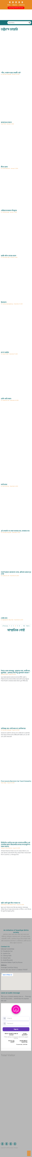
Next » (28, 626)
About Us (15, 4)
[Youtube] (19, 2)
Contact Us (22, 4)
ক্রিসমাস (3, 302)
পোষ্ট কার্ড (4, 618)
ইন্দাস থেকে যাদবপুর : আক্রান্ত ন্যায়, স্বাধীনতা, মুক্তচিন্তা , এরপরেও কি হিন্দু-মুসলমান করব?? (15, 672)
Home (8, 4)
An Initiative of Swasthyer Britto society (16, 931)
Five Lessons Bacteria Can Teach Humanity (16, 781)
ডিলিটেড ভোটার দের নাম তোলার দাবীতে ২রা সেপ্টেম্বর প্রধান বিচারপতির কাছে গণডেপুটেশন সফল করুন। (15, 844)
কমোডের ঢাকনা (6, 122)
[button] (16, 8)
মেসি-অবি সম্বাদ (6, 398)
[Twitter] (13, 2)
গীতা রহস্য (4, 167)
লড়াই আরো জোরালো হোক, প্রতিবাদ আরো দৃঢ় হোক (16, 573)
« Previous (5, 626)
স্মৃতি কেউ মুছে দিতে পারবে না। (10, 903)
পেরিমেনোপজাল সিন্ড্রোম (9, 210)
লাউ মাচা (4, 484)
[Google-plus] (16, 2)
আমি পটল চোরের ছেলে (8, 255)
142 (24, 626)
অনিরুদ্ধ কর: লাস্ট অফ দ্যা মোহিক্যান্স (13, 728)
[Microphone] (22, 2)
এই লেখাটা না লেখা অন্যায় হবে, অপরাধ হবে (15, 531)
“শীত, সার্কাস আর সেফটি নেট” (11, 72)
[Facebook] (9, 2)
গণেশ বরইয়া (5, 352)
